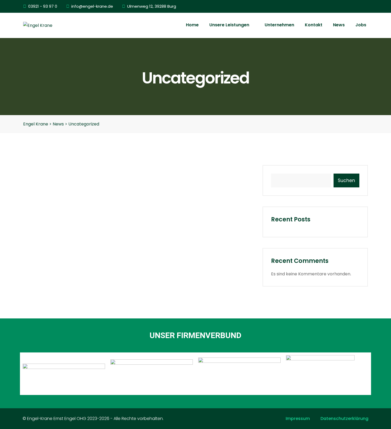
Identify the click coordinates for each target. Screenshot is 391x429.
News (339, 25)
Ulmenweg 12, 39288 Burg (151, 6)
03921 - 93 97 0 (42, 6)
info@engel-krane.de (92, 6)
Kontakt (313, 25)
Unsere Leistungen (229, 25)
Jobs (360, 25)
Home (192, 25)
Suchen (346, 180)
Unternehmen (279, 25)
